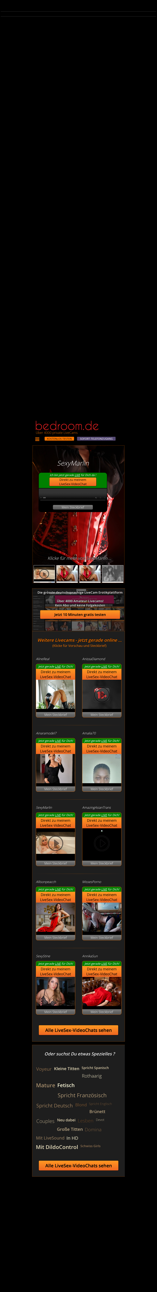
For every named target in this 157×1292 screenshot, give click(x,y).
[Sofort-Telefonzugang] (43, 437)
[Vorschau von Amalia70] (101, 782)
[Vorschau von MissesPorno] (101, 930)
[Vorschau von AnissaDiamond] (101, 707)
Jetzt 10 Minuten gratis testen (80, 614)
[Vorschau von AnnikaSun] (101, 1005)
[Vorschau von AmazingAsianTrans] (102, 830)
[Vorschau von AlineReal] (55, 707)
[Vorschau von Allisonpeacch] (55, 930)
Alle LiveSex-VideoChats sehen (78, 1030)
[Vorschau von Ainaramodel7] (55, 782)
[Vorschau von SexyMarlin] (55, 856)
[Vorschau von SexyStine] (55, 1005)
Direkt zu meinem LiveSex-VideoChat (73, 482)
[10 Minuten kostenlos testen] (41, 437)
